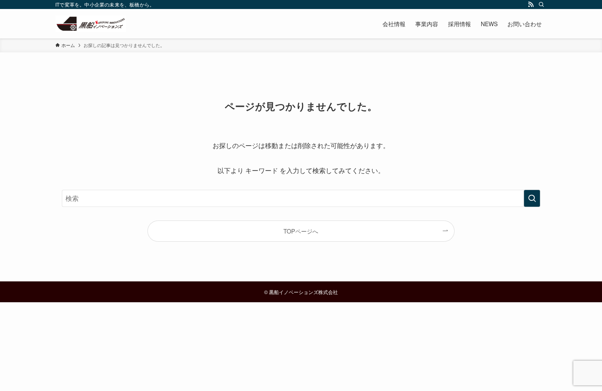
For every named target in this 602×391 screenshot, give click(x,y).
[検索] (541, 4)
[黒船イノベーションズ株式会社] (90, 24)
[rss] (530, 4)
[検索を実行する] (532, 198)
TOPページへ (300, 231)
